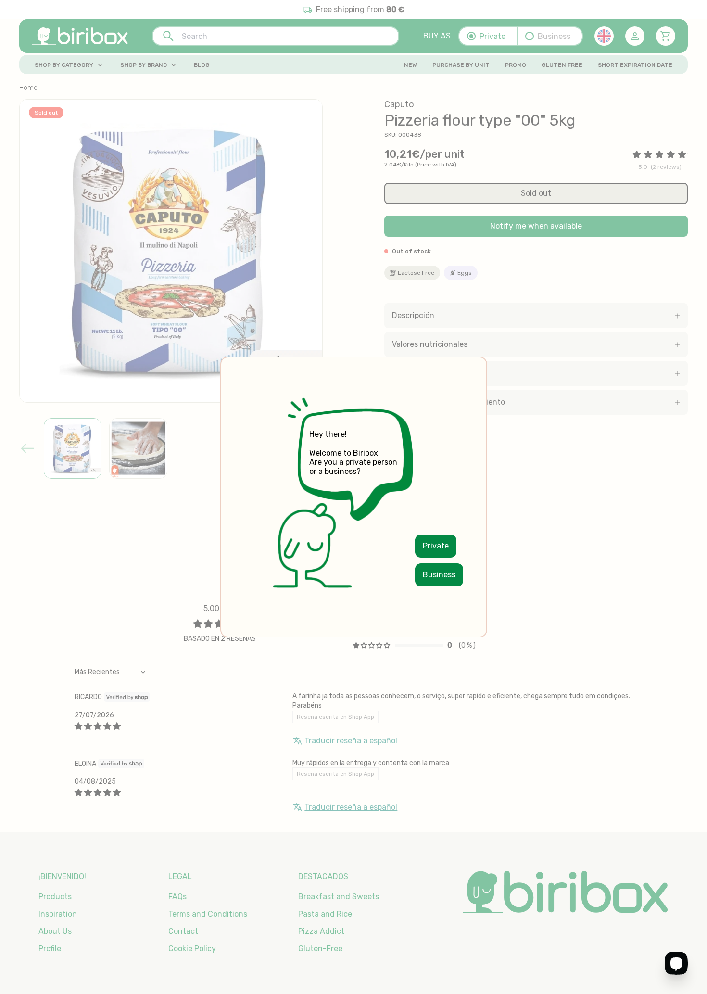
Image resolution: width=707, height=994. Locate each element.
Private (436, 545)
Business (439, 574)
